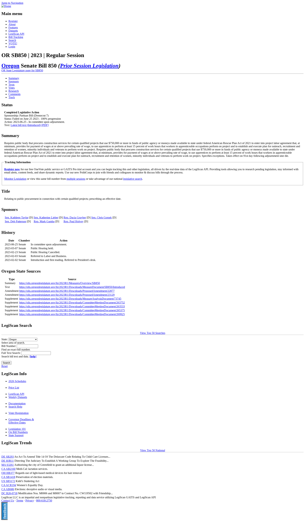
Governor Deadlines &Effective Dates (21, 421)
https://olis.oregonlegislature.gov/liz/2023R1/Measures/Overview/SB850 (59, 283)
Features (13, 27)
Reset (4, 366)
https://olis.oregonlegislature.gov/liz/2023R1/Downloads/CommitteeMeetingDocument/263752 (72, 302)
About (12, 24)
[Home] (6, 6)
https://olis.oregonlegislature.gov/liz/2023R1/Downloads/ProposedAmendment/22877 (67, 290)
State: (4, 339)
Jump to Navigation (12, 2)
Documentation (17, 403)
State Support (15, 435)
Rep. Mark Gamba (44, 221)
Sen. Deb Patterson (15, 221)
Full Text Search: (11, 352)
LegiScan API (16, 33)
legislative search (132, 178)
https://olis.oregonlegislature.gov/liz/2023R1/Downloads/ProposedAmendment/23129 (67, 294)
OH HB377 (8, 472)
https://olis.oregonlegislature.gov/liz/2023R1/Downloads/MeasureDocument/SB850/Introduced (72, 286)
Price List (13, 387)
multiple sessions (76, 178)
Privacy (29, 500)
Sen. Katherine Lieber (46, 217)
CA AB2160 (8, 468)
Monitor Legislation (15, 178)
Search (12, 40)
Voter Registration (18, 413)
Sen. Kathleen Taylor (16, 217)
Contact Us (7, 500)
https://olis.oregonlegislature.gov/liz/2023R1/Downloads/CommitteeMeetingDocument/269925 (72, 314)
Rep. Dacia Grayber (75, 217)
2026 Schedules (17, 381)
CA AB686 (7, 489)
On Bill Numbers (18, 432)
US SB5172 (8, 481)
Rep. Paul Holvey (73, 221)
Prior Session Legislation (89, 65)
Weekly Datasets (17, 397)
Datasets (13, 30)
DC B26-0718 (9, 493)
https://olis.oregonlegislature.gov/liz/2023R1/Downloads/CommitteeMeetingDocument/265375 (72, 310)
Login (11, 46)
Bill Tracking (15, 37)
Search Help (15, 406)
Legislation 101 (17, 428)
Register (13, 21)
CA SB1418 (8, 477)
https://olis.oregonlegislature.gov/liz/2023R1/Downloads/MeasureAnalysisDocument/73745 (70, 298)
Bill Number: (9, 346)
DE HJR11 (7, 460)
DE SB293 (7, 456)
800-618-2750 (44, 500)
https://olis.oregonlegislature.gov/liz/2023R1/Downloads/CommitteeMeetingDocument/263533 (72, 306)
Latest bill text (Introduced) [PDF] (30, 125)
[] (32, 356)
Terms (19, 500)
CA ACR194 (8, 485)
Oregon (10, 65)
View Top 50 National (152, 450)
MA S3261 (7, 464)
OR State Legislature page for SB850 (22, 70)
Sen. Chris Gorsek (101, 217)
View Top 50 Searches (152, 332)
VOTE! (12, 43)
